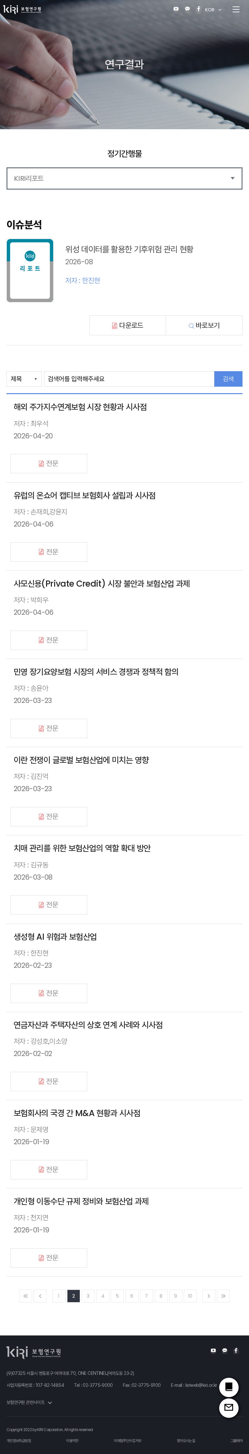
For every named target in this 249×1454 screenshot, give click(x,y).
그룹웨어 (237, 1440)
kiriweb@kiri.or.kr (201, 1385)
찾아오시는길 (186, 1440)
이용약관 (72, 1440)
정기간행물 (124, 154)
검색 (228, 378)
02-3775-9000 (98, 1385)
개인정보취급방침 (18, 1440)
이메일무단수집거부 (127, 1440)
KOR (209, 9)
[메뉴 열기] (236, 9)
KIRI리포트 (29, 178)
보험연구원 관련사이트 (25, 1402)
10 (190, 1295)
